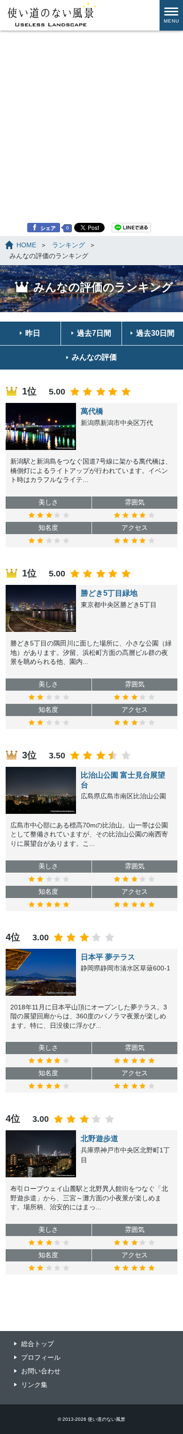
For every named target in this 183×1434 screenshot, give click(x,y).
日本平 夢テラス (108, 957)
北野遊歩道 (99, 1138)
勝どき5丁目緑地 (109, 593)
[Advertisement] (91, 96)
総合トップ (37, 1343)
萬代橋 (92, 411)
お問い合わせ (41, 1371)
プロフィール (41, 1357)
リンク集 (34, 1384)
